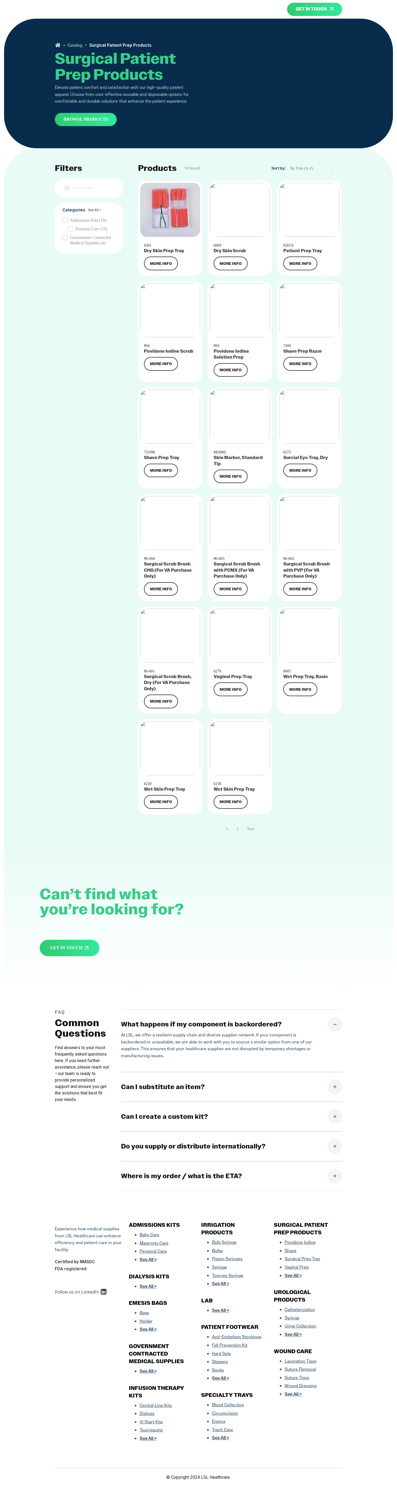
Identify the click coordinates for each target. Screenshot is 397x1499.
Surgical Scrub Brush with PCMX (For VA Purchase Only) (237, 570)
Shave (291, 1250)
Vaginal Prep (297, 1267)
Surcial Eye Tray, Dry (305, 457)
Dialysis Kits (149, 1276)
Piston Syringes (227, 1258)
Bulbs (217, 1250)
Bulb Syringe (224, 1242)
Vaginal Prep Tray (233, 676)
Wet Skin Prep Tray (164, 789)
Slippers (220, 1361)
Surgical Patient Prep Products (301, 1228)
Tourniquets (151, 1430)
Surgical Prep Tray (302, 1258)
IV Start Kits (151, 1421)
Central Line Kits (156, 1405)
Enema (218, 1421)
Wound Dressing (301, 1385)
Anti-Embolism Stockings (236, 1336)
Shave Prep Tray (161, 457)
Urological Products (292, 1296)
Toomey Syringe (227, 1275)
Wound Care (293, 1351)
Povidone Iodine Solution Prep (231, 354)
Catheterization (300, 1309)
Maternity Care (154, 1243)
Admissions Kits (154, 1224)
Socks (218, 1370)
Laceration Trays (301, 1361)
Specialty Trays (227, 1395)
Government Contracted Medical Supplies (156, 1354)
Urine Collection (300, 1326)
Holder (146, 1321)
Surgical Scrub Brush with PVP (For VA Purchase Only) (306, 570)
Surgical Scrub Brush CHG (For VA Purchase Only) (168, 570)
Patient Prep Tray (302, 251)
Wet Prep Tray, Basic (305, 676)
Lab (207, 1300)
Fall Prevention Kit (229, 1345)
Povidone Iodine (300, 1242)
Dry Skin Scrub (230, 251)
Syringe (219, 1267)
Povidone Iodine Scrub (168, 351)
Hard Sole (221, 1353)
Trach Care (222, 1429)
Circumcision (225, 1413)
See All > (94, 210)
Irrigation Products (218, 1228)
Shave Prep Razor (302, 351)
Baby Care (149, 1234)
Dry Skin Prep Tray (164, 251)
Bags (144, 1312)
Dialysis (147, 1413)
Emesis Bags (148, 1302)
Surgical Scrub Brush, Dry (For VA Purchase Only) (167, 683)
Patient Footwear (229, 1326)
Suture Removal (300, 1369)
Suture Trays (297, 1377)
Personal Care (153, 1251)
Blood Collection (228, 1404)
